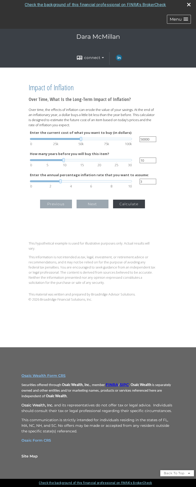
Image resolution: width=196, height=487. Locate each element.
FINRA (112, 384)
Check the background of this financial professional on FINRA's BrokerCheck (95, 4)
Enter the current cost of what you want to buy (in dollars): (81, 132)
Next (92, 204)
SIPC (124, 384)
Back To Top (175, 473)
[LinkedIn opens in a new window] (119, 59)
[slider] (81, 139)
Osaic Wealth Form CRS (43, 375)
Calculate (128, 204)
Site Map (29, 456)
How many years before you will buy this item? (69, 154)
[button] (179, 19)
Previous (56, 204)
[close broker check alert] (189, 5)
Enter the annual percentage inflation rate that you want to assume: (89, 175)
